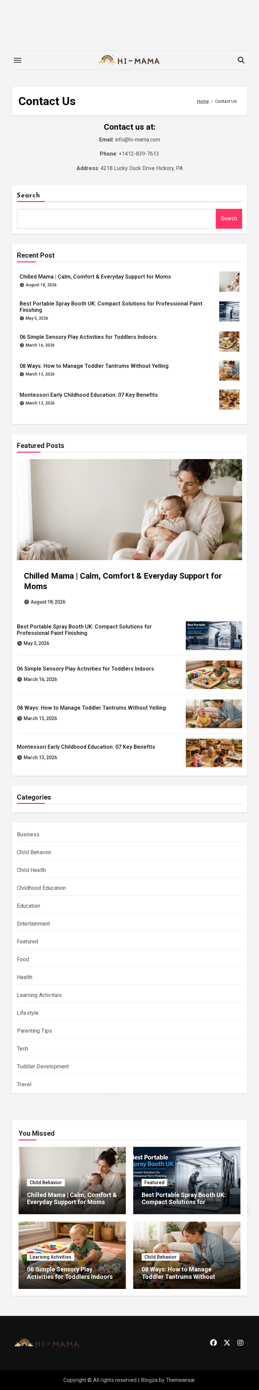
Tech (22, 1048)
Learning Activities (39, 995)
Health (24, 977)
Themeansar (180, 1380)
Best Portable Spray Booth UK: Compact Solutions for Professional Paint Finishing (84, 629)
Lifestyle (28, 1013)
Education (28, 906)
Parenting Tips (34, 1031)
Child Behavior (34, 852)
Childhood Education (41, 888)
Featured (27, 941)
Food (23, 959)
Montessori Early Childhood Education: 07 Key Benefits (89, 395)
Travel (24, 1084)
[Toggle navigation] (17, 60)
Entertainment (33, 923)
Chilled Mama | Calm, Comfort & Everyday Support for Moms (95, 276)
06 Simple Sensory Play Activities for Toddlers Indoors (88, 337)
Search (28, 195)
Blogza (149, 1380)
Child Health (31, 870)
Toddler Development (43, 1066)
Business (28, 834)
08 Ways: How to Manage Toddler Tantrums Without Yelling (94, 366)
